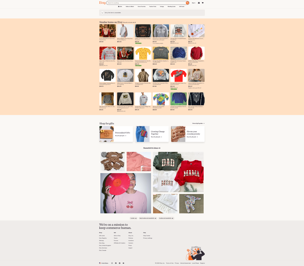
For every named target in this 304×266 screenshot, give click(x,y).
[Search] (187, 3)
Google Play (116, 255)
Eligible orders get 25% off (194, 88)
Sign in (193, 2)
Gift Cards (181, 6)
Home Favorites (142, 6)
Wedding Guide (171, 6)
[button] (103, 263)
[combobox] (145, 3)
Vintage (162, 6)
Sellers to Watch (130, 6)
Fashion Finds (152, 6)
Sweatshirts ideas (150, 148)
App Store (104, 255)
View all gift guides (197, 123)
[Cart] (203, 3)
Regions (202, 263)
